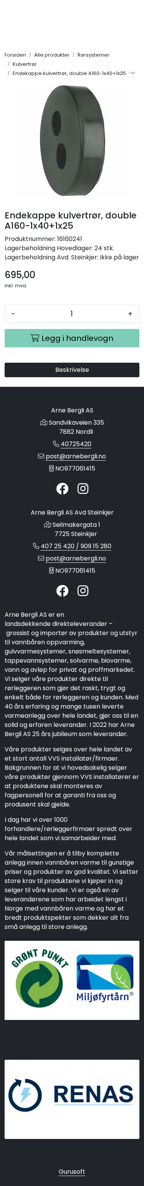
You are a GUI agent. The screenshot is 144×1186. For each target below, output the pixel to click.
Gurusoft (72, 1171)
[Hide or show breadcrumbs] (133, 73)
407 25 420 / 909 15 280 (76, 546)
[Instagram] (83, 489)
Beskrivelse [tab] (72, 369)
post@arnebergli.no (76, 456)
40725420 (76, 444)
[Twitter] (62, 489)
